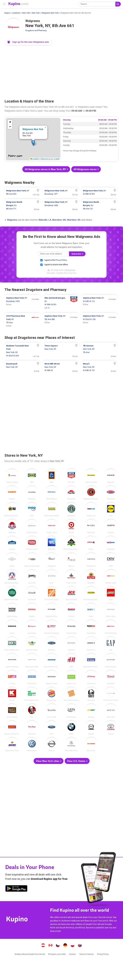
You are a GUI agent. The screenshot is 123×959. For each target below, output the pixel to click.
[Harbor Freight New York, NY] (52, 677)
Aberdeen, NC (74, 220)
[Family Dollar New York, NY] (111, 577)
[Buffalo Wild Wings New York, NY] (12, 510)
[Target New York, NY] (71, 526)
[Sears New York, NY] (91, 610)
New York (26, 13)
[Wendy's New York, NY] (12, 526)
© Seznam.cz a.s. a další (49, 158)
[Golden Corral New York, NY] (32, 543)
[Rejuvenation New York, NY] (111, 661)
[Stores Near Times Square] (61, 351)
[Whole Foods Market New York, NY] (12, 594)
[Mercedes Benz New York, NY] (71, 745)
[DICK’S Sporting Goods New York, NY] (12, 644)
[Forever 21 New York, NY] (91, 644)
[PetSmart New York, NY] (111, 543)
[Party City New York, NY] (91, 526)
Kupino (7, 13)
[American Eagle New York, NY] (32, 661)
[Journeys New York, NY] (32, 577)
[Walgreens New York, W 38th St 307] (99, 192)
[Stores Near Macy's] (99, 367)
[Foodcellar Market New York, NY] (52, 510)
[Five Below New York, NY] (32, 677)
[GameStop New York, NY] (91, 627)
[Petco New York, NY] (91, 543)
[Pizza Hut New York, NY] (71, 493)
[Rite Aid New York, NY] (71, 476)
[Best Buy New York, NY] (52, 543)
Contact (72, 954)
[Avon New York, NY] (52, 577)
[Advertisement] (61, 71)
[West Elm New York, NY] (111, 711)
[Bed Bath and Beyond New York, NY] (91, 661)
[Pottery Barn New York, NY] (71, 627)
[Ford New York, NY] (52, 728)
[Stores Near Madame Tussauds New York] (22, 351)
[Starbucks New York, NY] (71, 510)
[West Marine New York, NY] (52, 493)
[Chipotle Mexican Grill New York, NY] (91, 493)
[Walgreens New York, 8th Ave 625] (22, 192)
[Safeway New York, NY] (111, 476)
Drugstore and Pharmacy (36, 30)
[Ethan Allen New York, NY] (111, 610)
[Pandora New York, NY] (32, 493)
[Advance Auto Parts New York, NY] (12, 728)
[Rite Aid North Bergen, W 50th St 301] (61, 303)
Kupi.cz (58, 945)
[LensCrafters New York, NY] (32, 526)
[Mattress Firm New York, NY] (52, 610)
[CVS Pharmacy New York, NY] (111, 627)
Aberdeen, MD (59, 220)
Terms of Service (86, 954)
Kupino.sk (80, 945)
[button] (28, 42)
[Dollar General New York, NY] (91, 476)
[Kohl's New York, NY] (12, 627)
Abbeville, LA (45, 220)
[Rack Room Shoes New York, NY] (71, 694)
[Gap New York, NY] (111, 644)
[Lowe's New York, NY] (12, 543)
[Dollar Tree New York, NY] (71, 677)
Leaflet (35, 158)
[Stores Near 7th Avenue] (99, 351)
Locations (16, 13)
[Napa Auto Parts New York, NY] (12, 745)
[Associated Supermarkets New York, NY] (12, 577)
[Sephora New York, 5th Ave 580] (61, 321)
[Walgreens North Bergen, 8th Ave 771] (22, 205)
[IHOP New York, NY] (32, 510)
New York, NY (57, 461)
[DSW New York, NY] (111, 560)
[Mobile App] (16, 889)
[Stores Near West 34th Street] (61, 367)
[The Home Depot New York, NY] (52, 594)
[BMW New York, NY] (71, 728)
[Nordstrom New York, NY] (91, 560)
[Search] (118, 4)
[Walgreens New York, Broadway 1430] (61, 205)
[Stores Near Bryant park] (22, 367)
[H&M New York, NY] (71, 661)
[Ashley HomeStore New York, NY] (32, 560)
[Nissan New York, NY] (52, 745)
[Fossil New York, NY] (12, 560)
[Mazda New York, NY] (91, 728)
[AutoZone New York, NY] (91, 745)
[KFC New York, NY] (32, 711)
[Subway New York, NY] (91, 711)
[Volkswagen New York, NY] (32, 745)
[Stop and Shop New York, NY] (12, 476)
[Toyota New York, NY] (111, 728)
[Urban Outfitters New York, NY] (12, 661)
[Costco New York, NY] (71, 610)
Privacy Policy (61, 260)
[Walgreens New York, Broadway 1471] (61, 192)
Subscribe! (77, 254)
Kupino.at (43, 945)
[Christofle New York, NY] (32, 594)
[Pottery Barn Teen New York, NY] (111, 694)
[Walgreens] (13, 27)
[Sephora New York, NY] (71, 644)
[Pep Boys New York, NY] (32, 728)
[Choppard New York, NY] (52, 560)
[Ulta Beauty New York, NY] (71, 711)
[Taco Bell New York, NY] (91, 694)
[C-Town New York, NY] (12, 677)
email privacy (69, 270)
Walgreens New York (49, 13)
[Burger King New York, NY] (52, 694)
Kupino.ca (50, 945)
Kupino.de (65, 945)
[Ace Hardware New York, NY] (71, 594)
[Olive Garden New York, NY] (12, 711)
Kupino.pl (72, 945)
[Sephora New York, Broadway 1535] (22, 303)
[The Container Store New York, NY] (52, 661)
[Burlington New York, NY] (32, 627)
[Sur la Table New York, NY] (52, 711)
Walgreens (12, 220)
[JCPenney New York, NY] (91, 677)
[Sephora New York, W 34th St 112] (99, 303)
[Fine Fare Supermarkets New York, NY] (91, 594)
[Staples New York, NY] (32, 610)
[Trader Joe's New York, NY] (52, 526)
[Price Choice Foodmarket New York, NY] (71, 543)
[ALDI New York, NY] (52, 476)
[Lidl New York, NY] (111, 510)
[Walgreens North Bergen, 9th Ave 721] (99, 205)
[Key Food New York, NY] (111, 493)
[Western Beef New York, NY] (32, 644)
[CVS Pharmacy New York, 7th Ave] (22, 321)
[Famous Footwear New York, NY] (52, 627)
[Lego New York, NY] (111, 594)
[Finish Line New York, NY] (91, 510)
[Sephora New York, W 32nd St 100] (99, 321)
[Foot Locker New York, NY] (71, 577)
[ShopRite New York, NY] (91, 577)
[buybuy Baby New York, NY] (12, 610)
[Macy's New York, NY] (71, 560)
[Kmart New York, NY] (12, 694)
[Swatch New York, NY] (111, 526)
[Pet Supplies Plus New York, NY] (32, 694)
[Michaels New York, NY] (111, 677)
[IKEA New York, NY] (32, 476)
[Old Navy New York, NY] (52, 644)
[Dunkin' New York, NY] (12, 493)
